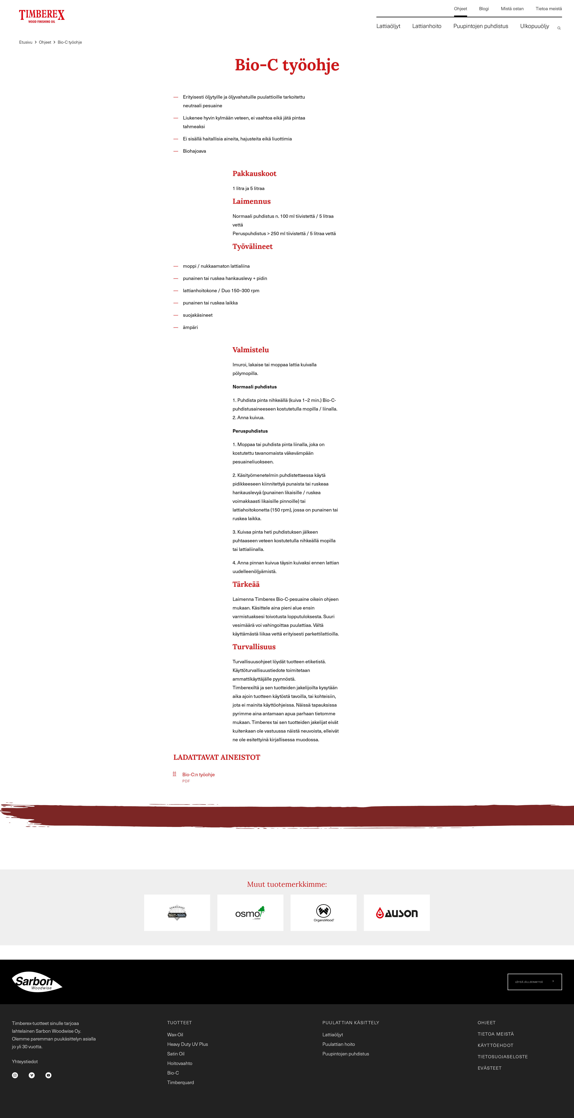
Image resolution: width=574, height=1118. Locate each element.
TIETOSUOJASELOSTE (503, 1056)
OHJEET (487, 1022)
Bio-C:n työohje (198, 774)
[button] (559, 27)
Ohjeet (45, 42)
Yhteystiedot (25, 1061)
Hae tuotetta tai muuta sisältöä (518, 54)
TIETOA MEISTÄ (496, 1034)
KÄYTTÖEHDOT (496, 1045)
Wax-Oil (175, 1034)
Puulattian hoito (338, 1044)
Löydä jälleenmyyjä (529, 981)
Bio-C (173, 1072)
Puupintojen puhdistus (345, 1053)
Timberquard (180, 1082)
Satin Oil (175, 1053)
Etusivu (25, 42)
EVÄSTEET (490, 1068)
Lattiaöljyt (332, 1034)
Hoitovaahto (179, 1063)
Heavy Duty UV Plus (187, 1044)
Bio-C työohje (70, 42)
